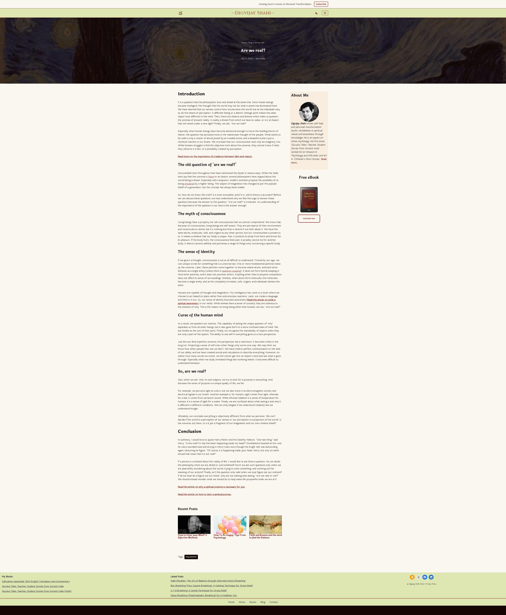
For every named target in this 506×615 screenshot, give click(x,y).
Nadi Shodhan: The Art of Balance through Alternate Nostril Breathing (208, 580)
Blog (250, 42)
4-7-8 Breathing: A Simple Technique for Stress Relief (199, 590)
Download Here (309, 218)
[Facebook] (424, 577)
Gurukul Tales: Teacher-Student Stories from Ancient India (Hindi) (36, 591)
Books (253, 602)
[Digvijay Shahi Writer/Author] (181, 13)
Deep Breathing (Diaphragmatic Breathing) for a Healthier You (204, 595)
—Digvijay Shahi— (253, 13)
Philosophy (191, 557)
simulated (189, 183)
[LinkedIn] (431, 577)
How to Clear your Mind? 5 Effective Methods (192, 536)
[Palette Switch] (316, 13)
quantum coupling (231, 270)
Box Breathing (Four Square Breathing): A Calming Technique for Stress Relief (212, 585)
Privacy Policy (431, 584)
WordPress (205, 611)
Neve (181, 611)
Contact (274, 602)
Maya (211, 176)
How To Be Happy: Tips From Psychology (230, 536)
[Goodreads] (418, 577)
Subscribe (321, 4)
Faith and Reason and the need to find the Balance (265, 536)
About (242, 602)
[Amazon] (412, 577)
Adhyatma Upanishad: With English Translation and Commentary (36, 581)
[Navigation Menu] (325, 13)
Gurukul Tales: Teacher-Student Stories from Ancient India (33, 586)
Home (243, 42)
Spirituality (260, 58)
